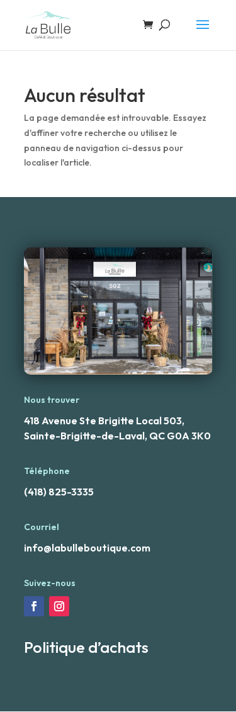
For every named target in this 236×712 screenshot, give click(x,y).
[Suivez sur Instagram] (59, 606)
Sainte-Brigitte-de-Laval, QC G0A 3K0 (117, 435)
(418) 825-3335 (59, 491)
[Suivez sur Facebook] (34, 606)
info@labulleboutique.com (87, 547)
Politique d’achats (86, 647)
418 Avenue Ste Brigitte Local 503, (104, 420)
